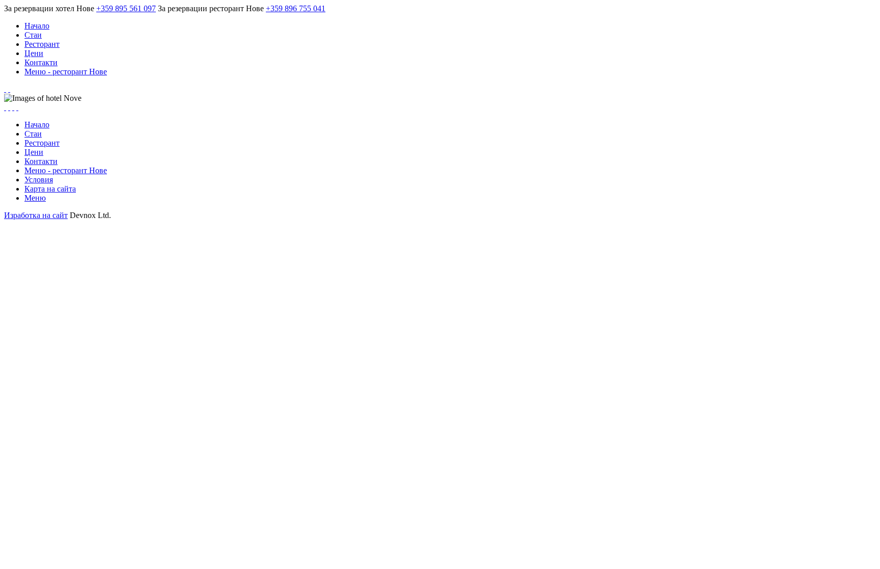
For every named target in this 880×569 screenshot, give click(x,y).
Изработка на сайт (36, 215)
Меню (35, 198)
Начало (36, 25)
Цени (33, 53)
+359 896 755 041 (295, 8)
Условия (38, 179)
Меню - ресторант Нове (65, 71)
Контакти (41, 62)
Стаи (33, 35)
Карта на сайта (50, 188)
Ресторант (42, 44)
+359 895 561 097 (126, 8)
